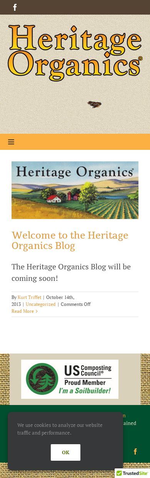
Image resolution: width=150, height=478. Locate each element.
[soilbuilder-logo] (69, 363)
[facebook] (15, 7)
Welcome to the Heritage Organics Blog (70, 240)
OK (65, 452)
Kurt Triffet (29, 297)
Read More (23, 311)
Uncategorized (41, 304)
